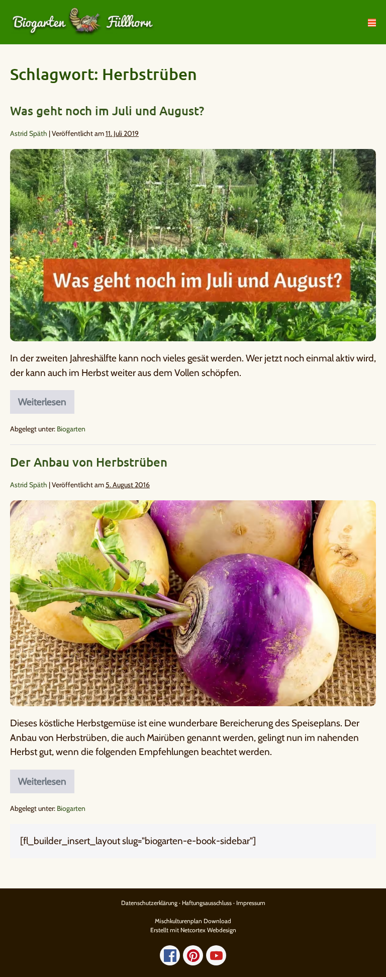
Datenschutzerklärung (149, 903)
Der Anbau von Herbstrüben (88, 462)
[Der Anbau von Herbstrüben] (193, 603)
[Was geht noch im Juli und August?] (193, 245)
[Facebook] (170, 955)
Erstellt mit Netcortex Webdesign (193, 930)
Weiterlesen (46, 399)
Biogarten (71, 428)
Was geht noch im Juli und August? (107, 110)
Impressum (250, 903)
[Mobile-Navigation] (372, 23)
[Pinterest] (193, 955)
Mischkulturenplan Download (193, 921)
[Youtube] (216, 955)
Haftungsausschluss (207, 903)
